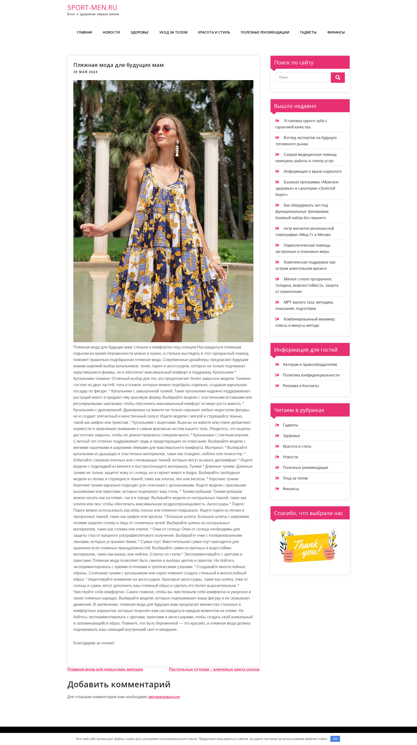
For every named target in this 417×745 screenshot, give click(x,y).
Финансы (336, 32)
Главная (84, 32)
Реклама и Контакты (301, 386)
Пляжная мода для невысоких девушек (105, 669)
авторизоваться (164, 697)
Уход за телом (173, 32)
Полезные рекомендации (265, 32)
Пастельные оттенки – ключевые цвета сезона (214, 669)
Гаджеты (308, 32)
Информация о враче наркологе (313, 171)
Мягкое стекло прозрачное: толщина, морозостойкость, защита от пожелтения (306, 285)
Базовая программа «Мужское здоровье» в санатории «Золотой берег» (307, 188)
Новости (111, 32)
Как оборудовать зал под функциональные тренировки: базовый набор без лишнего (302, 211)
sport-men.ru (92, 7)
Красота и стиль (214, 32)
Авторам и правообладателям (310, 364)
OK (335, 739)
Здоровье (140, 32)
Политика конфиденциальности (311, 375)
